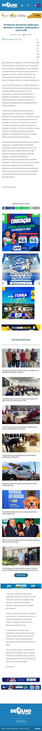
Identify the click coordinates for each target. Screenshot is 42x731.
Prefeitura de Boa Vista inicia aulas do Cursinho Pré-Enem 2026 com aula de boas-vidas (20, 399)
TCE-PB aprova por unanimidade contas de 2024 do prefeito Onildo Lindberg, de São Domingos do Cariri (20, 569)
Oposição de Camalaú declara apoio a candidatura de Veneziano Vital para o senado (20, 371)
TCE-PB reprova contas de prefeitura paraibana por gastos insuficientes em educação (19, 428)
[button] (22, 5)
